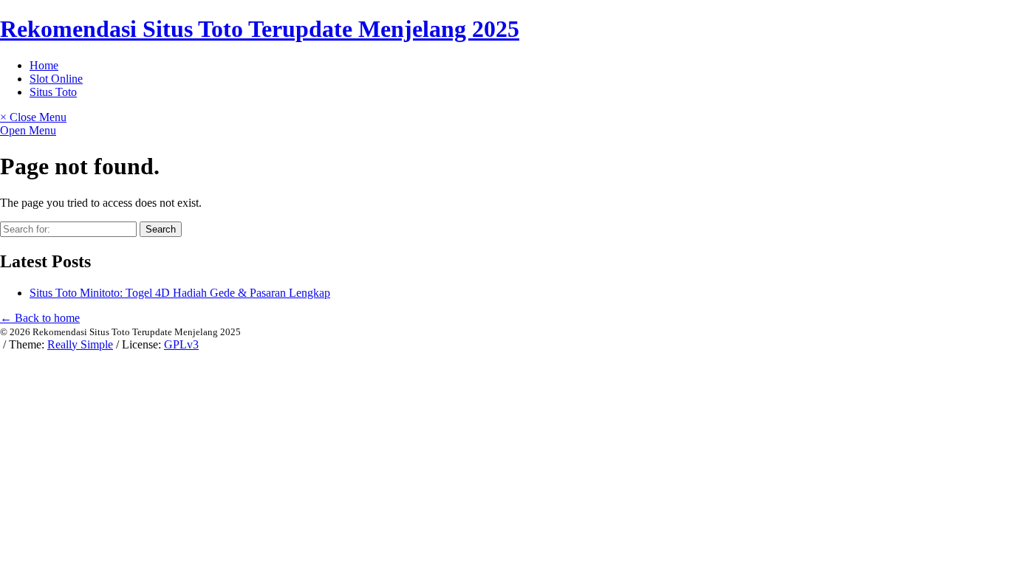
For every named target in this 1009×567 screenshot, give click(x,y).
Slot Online (56, 78)
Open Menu (28, 130)
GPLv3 (181, 344)
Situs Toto (53, 92)
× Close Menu (33, 117)
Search (161, 229)
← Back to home (40, 318)
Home (44, 65)
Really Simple (80, 344)
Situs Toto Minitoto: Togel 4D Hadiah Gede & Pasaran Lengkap (180, 292)
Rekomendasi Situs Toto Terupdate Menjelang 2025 (259, 29)
